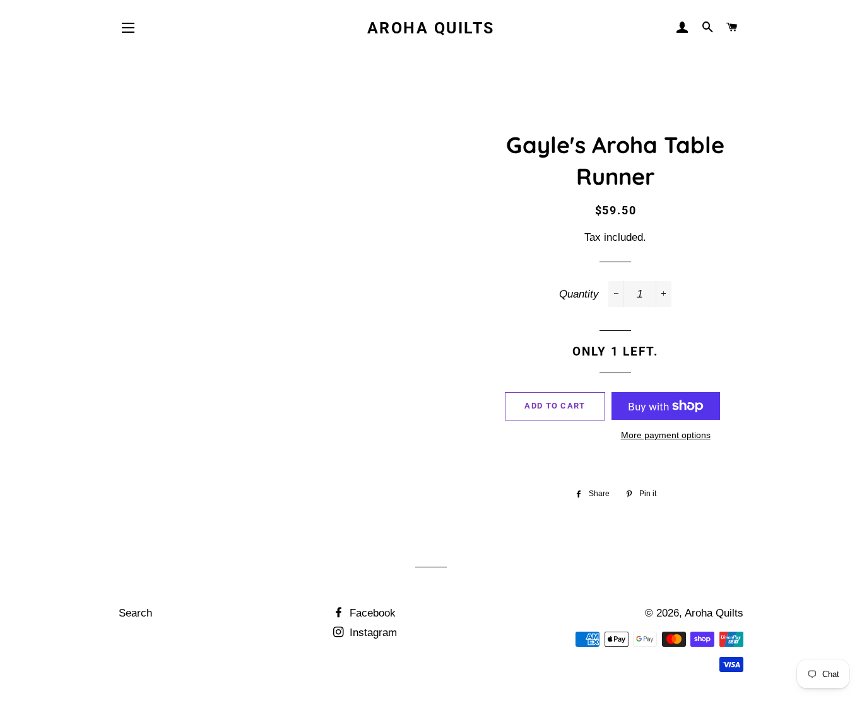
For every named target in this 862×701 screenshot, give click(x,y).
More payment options (666, 435)
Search (135, 613)
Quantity (579, 294)
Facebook (371, 613)
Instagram (371, 633)
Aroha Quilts (431, 28)
